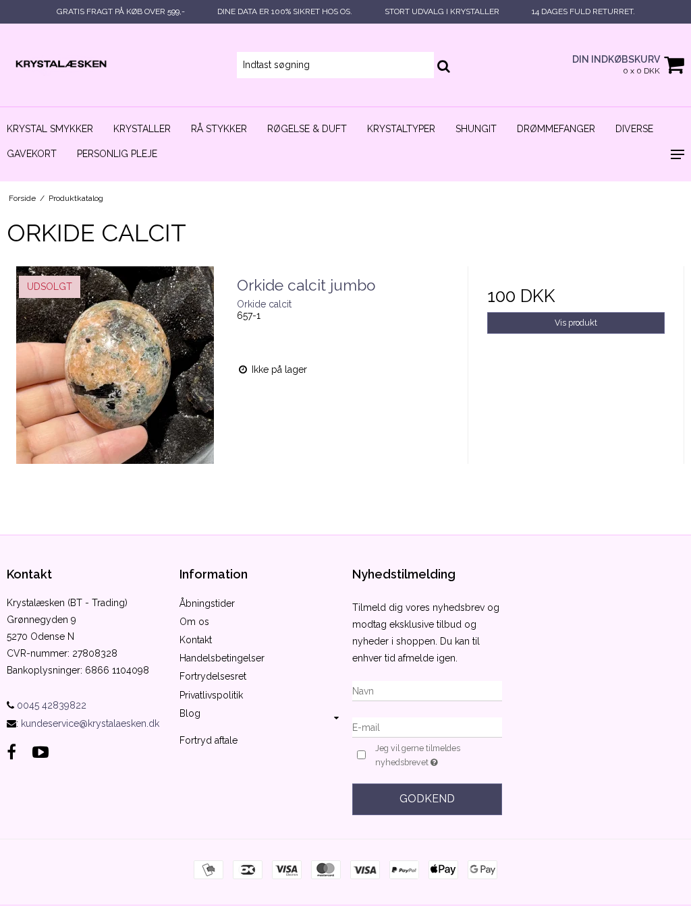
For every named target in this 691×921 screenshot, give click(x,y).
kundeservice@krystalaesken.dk (90, 723)
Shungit (476, 128)
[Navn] (427, 690)
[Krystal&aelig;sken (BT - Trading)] (115, 65)
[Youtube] (40, 752)
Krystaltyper (401, 128)
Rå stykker (219, 128)
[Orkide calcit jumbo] (115, 374)
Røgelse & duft (307, 128)
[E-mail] (427, 726)
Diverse (634, 128)
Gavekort (32, 153)
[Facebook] (11, 752)
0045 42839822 (50, 705)
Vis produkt (576, 323)
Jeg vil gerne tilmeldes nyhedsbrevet (437, 754)
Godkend (427, 798)
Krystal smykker (50, 128)
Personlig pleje (117, 153)
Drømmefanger (556, 128)
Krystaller (142, 128)
